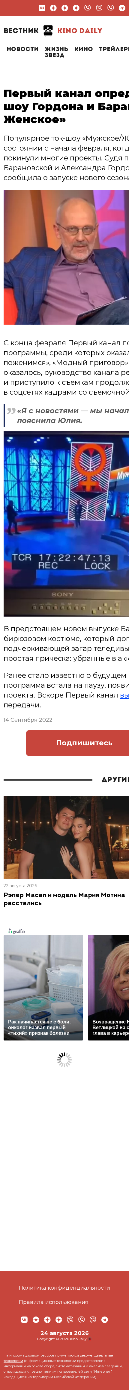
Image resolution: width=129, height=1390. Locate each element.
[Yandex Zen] (53, 8)
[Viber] (87, 8)
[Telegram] (122, 8)
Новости (23, 50)
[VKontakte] (42, 8)
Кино (83, 50)
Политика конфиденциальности (64, 1288)
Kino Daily (53, 31)
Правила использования (53, 1302)
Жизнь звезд (56, 53)
